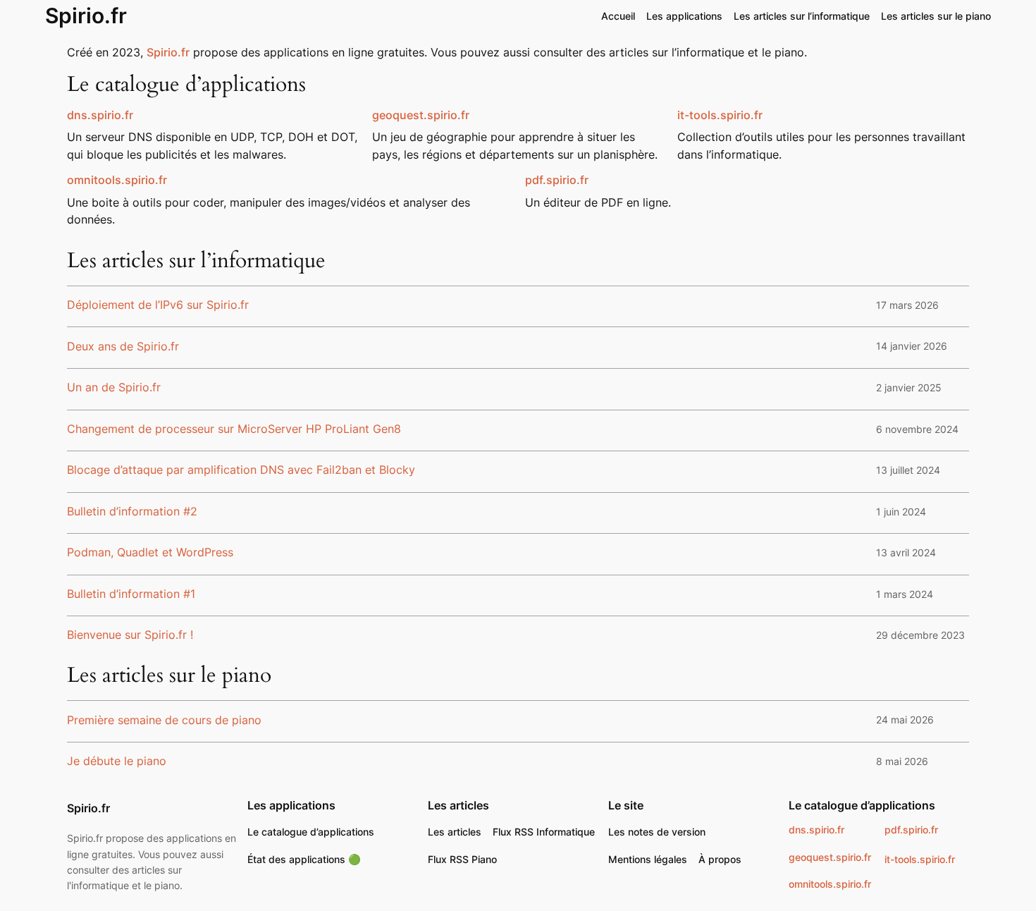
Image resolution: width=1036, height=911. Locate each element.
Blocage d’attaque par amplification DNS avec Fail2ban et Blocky (241, 470)
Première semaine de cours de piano (164, 720)
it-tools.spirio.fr (720, 115)
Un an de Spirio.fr (114, 387)
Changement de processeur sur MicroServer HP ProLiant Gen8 (234, 429)
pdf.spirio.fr (911, 830)
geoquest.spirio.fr (420, 115)
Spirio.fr (86, 15)
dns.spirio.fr (816, 830)
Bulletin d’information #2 (132, 512)
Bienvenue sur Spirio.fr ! (130, 635)
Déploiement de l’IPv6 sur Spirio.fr (158, 305)
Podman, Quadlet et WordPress (150, 552)
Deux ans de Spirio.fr (123, 347)
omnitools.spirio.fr (117, 180)
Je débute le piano (116, 761)
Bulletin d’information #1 (131, 594)
